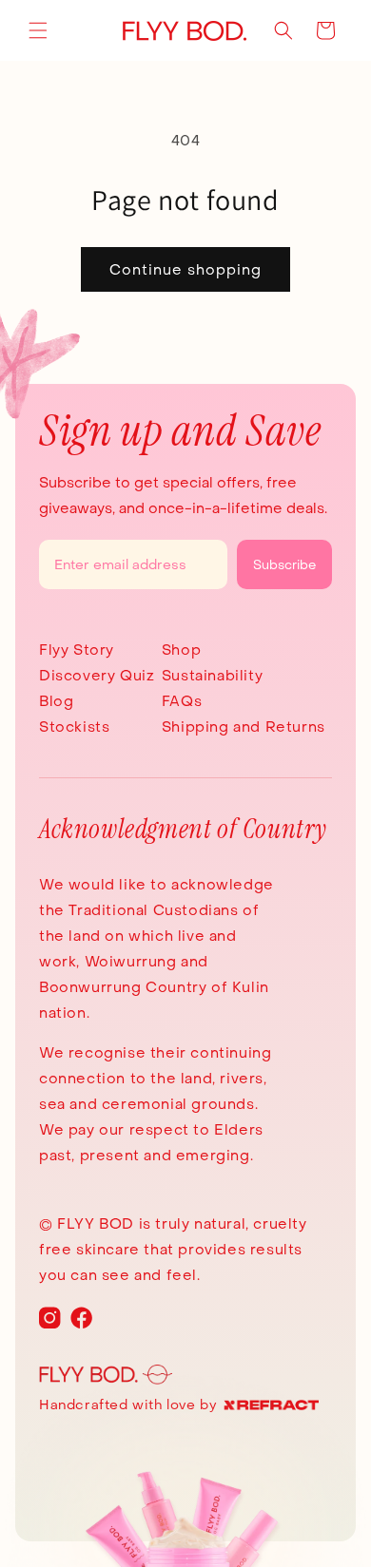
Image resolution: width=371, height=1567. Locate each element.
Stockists (74, 726)
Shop (181, 649)
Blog (56, 701)
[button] (38, 30)
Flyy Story (76, 649)
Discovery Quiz (96, 675)
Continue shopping (185, 269)
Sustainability (212, 675)
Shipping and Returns (243, 726)
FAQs (182, 701)
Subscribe (284, 564)
